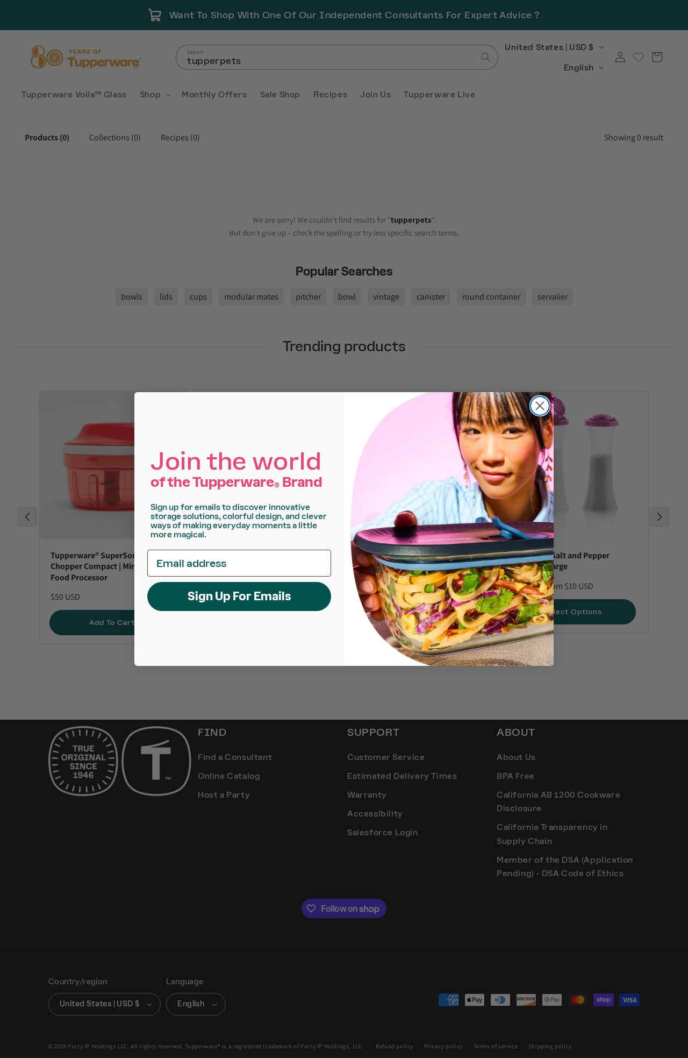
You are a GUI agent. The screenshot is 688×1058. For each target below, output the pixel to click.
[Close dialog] (540, 405)
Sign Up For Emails (239, 596)
